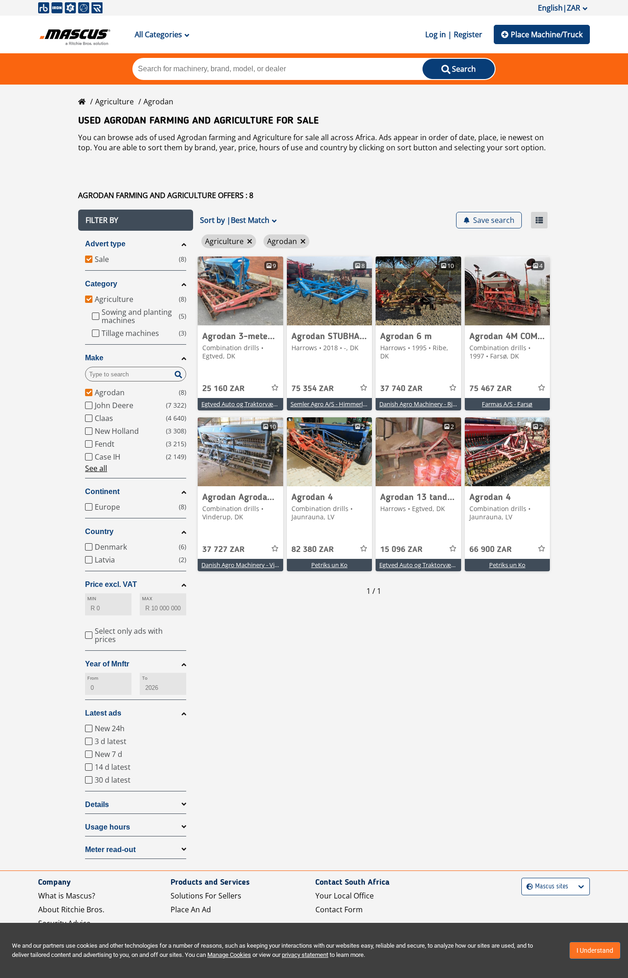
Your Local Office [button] (344, 896)
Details (97, 804)
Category (101, 284)
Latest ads (103, 713)
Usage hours (107, 827)
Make (94, 358)
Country (99, 531)
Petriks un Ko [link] (329, 565)
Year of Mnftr (107, 664)
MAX (147, 598)
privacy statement (305, 954)
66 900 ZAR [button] (490, 550)
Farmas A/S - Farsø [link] (507, 404)
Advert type (105, 244)
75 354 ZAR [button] (312, 389)
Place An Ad (191, 909)
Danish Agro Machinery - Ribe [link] (419, 404)
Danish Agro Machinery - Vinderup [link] (248, 565)
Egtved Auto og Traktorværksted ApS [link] (252, 404)
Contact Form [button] (339, 909)
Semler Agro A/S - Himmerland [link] (332, 404)
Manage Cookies (229, 954)
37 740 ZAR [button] (401, 389)
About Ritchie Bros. (71, 909)
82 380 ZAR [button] (312, 550)
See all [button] (96, 468)
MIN (91, 598)
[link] (240, 290)
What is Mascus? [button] (66, 896)
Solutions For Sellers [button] (206, 896)
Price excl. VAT (111, 584)
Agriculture (114, 102)
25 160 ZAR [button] (223, 389)
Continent (102, 491)
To (145, 678)
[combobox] (527, 887)
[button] (135, 220)
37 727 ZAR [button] (223, 550)
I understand (595, 950)
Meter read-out (110, 849)
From (92, 678)
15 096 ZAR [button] (401, 550)
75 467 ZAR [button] (490, 389)
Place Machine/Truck (546, 34)
